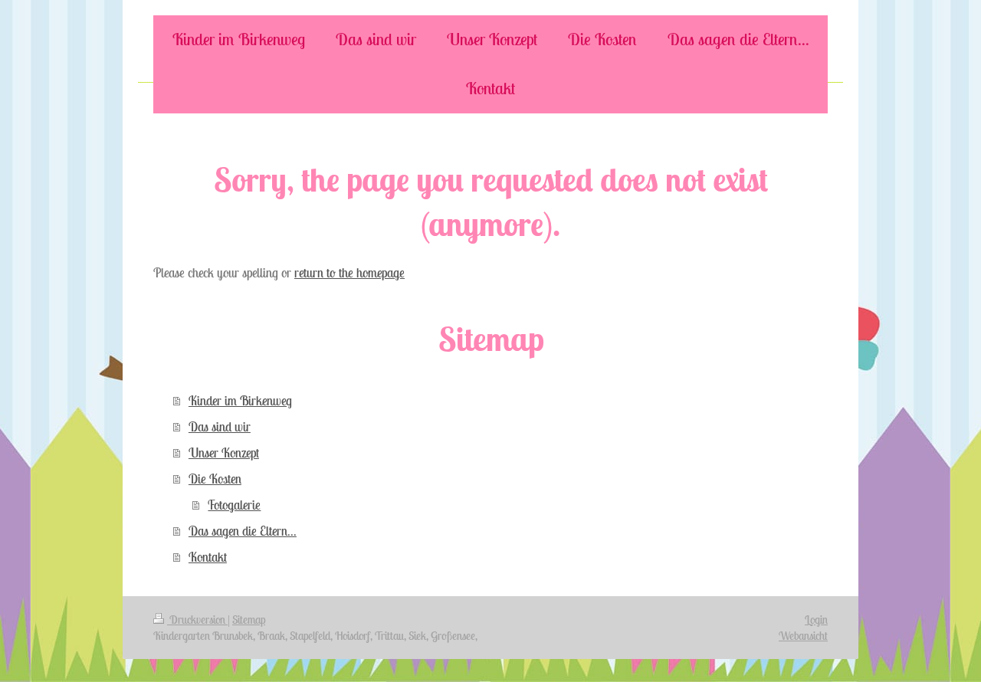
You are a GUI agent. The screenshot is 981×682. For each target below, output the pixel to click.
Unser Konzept (224, 452)
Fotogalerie (234, 505)
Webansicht (803, 635)
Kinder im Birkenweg (240, 400)
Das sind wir (220, 426)
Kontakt (208, 557)
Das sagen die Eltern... (243, 531)
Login (816, 619)
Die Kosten (215, 479)
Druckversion (197, 619)
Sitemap (248, 619)
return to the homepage (349, 272)
